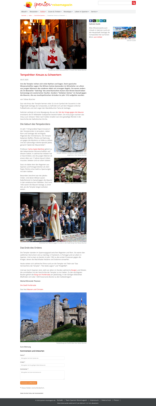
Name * (22, 355)
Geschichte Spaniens (39, 15)
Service (94, 11)
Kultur (43, 11)
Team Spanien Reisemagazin (76, 400)
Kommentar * (24, 369)
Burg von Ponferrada (42, 274)
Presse (116, 400)
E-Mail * (22, 362)
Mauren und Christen (35, 289)
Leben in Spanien (82, 11)
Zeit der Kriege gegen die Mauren (71, 112)
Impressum (94, 400)
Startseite (23, 15)
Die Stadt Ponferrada (28, 285)
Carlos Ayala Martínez (36, 149)
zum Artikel (98, 37)
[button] (90, 20)
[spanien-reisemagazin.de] (48, 4)
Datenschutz (106, 400)
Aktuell (24, 11)
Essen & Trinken (55, 11)
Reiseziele (34, 11)
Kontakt (60, 400)
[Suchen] (134, 3)
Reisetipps (68, 11)
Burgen (74, 270)
